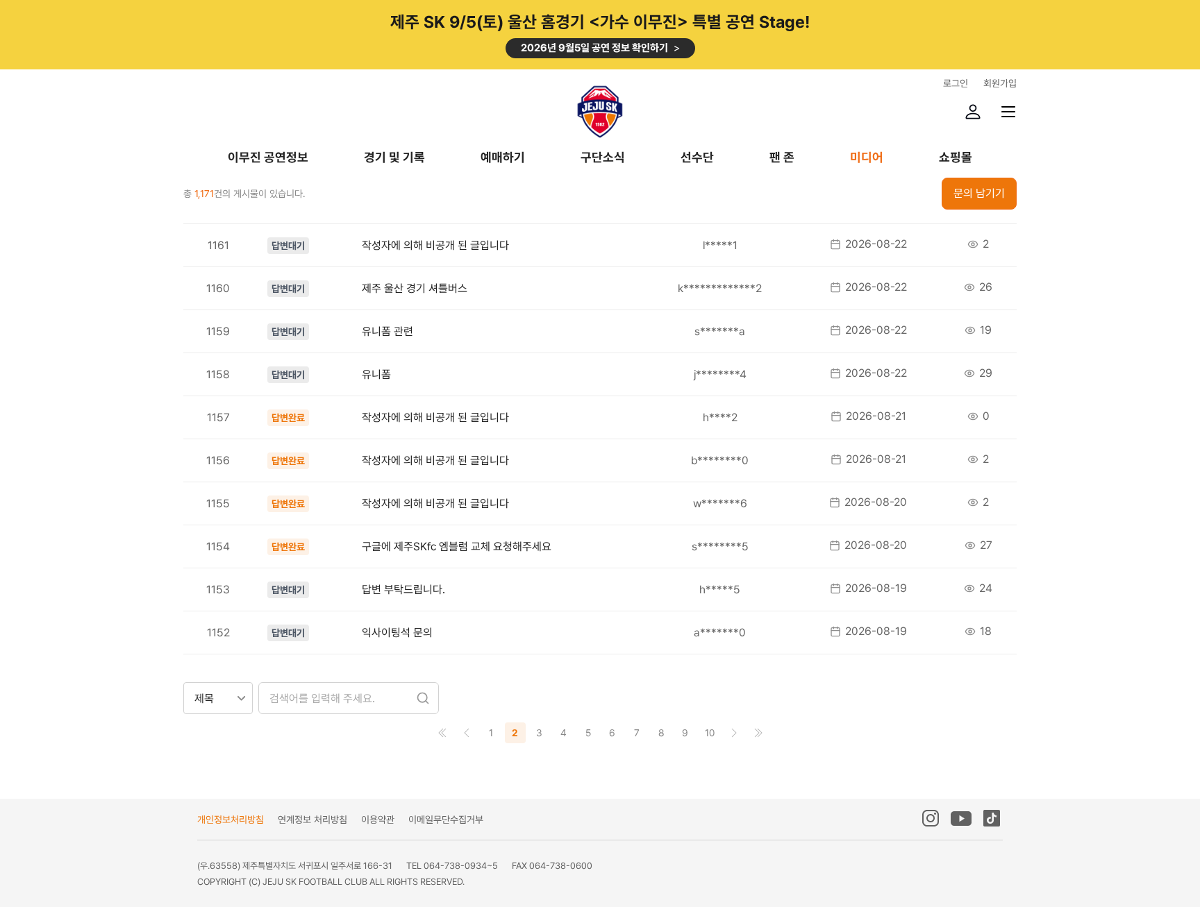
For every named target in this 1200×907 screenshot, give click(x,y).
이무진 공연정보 (268, 157)
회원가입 (1000, 83)
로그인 (955, 83)
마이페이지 (973, 111)
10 (710, 732)
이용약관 (377, 819)
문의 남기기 (979, 193)
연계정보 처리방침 (312, 819)
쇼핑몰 (955, 157)
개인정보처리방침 (230, 819)
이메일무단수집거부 (445, 819)
